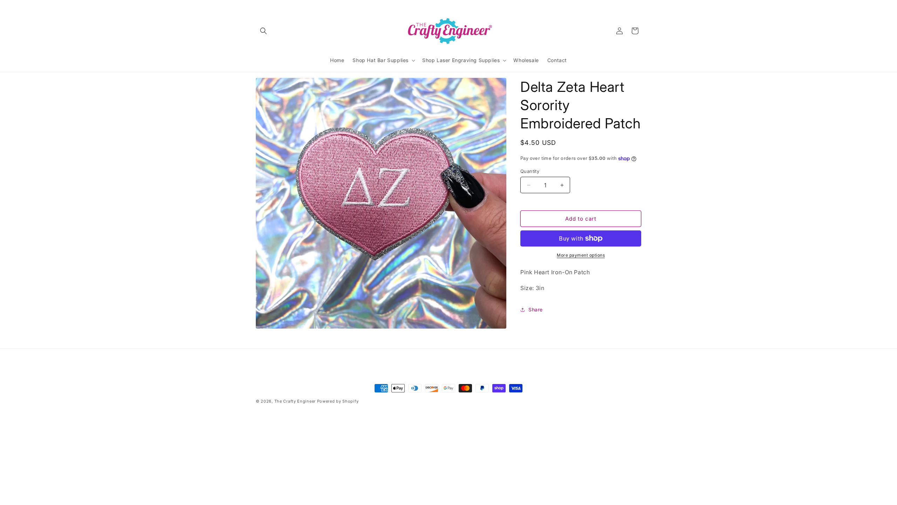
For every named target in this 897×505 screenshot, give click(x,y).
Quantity (529, 171)
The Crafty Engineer (295, 401)
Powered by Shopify (338, 401)
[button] (263, 31)
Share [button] (535, 309)
